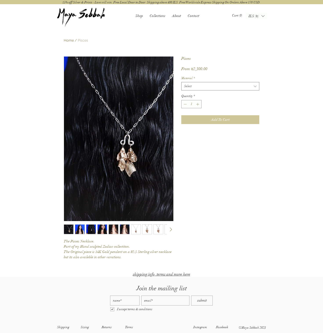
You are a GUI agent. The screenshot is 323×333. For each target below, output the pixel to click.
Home (69, 40)
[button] (139, 15)
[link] (238, 15)
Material (188, 78)
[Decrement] (184, 104)
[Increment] (198, 104)
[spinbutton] (191, 104)
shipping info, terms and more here (161, 274)
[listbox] (256, 16)
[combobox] (220, 86)
